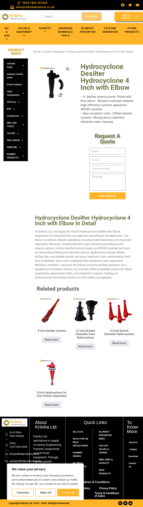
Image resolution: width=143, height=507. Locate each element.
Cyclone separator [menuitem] (110, 30)
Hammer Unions (77, 454)
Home (36, 51)
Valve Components (13, 93)
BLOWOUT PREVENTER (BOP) (105, 435)
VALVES (11, 133)
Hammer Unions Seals (15, 76)
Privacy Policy (108, 488)
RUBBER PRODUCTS (12, 156)
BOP (9, 109)
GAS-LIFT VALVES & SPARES (104, 449)
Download (133, 456)
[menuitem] (7, 34)
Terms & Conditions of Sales (107, 495)
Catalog (133, 449)
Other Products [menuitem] (132, 30)
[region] (45, 481)
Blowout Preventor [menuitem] (88, 30)
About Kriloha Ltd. (46, 425)
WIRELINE (12, 147)
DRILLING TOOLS (12, 124)
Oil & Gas (11, 102)
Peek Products (14, 84)
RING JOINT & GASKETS (106, 461)
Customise (23, 492)
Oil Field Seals (11, 65)
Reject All (45, 492)
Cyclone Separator (54, 51)
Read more (52, 339)
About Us (133, 442)
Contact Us (132, 465)
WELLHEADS (13, 140)
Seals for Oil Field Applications (80, 442)
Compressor (13, 116)
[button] (68, 69)
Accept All (68, 492)
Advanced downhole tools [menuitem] (65, 32)
